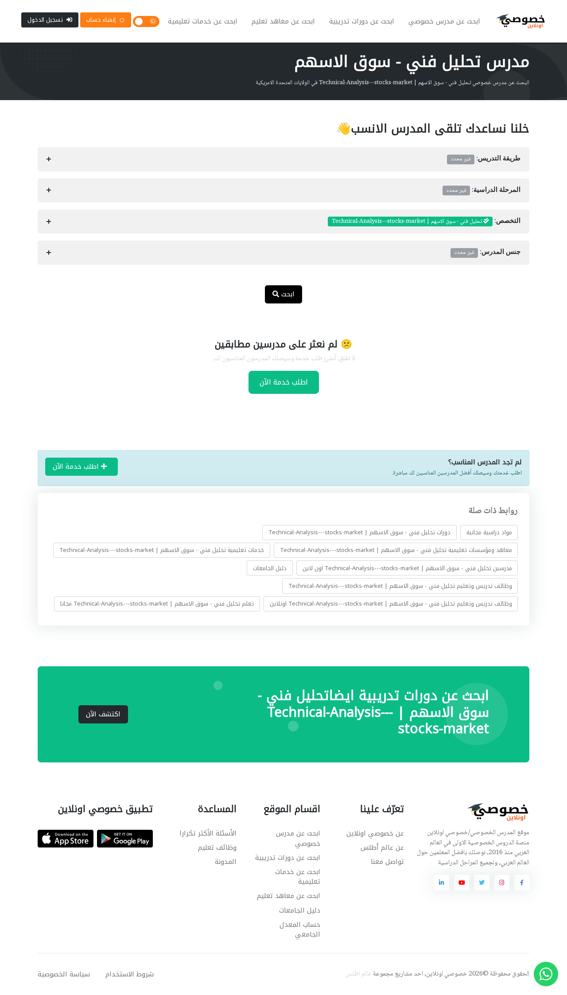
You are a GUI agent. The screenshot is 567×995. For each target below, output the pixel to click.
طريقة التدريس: (485, 159)
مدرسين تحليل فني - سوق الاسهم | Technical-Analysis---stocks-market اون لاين (407, 567)
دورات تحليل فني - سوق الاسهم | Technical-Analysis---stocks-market (359, 532)
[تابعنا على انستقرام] (501, 882)
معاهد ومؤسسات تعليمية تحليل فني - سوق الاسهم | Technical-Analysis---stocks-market (396, 550)
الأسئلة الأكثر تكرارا (208, 833)
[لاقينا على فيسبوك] (521, 882)
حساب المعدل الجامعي (300, 929)
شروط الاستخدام (129, 974)
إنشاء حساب (101, 19)
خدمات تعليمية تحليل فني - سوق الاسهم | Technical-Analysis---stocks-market (161, 550)
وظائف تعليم (217, 847)
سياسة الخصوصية (64, 974)
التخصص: (426, 221)
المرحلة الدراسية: (483, 190)
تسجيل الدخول (45, 19)
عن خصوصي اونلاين (375, 833)
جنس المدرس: (487, 252)
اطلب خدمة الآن (284, 382)
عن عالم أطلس (382, 847)
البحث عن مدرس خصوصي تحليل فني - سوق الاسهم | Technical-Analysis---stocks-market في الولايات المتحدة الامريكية (392, 83)
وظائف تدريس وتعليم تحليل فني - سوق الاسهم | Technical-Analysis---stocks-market (400, 585)
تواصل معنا (387, 861)
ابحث (287, 294)
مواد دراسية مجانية (489, 532)
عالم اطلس (359, 974)
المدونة (226, 861)
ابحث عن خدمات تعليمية (202, 21)
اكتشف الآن (103, 714)
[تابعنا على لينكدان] (441, 882)
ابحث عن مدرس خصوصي (444, 21)
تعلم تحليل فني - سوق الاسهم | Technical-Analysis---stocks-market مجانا (157, 603)
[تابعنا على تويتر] (481, 882)
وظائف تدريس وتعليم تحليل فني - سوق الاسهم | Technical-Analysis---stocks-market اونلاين (391, 603)
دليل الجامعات (270, 567)
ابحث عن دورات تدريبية (361, 21)
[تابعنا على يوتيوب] (461, 882)
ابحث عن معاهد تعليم (283, 21)
